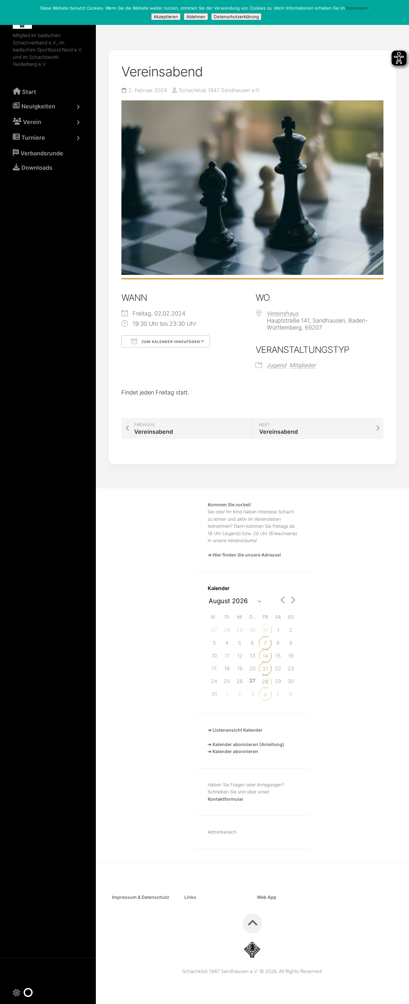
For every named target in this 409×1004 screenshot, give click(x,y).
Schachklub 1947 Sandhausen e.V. (219, 90)
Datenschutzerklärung (236, 16)
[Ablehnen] (401, 12)
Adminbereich (222, 832)
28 (265, 681)
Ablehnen (195, 16)
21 (265, 668)
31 (265, 630)
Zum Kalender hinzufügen (170, 341)
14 (265, 656)
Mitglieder (303, 365)
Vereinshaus (283, 313)
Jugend (277, 365)
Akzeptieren (166, 16)
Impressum (357, 8)
